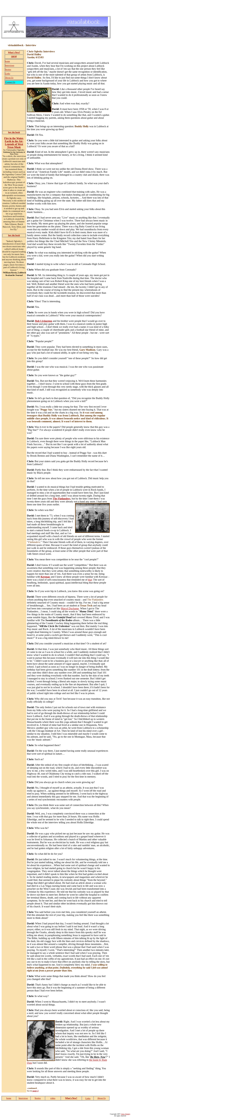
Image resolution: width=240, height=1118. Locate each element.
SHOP (14, 56)
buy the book (14, 132)
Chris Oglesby (125, 1114)
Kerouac (45, 576)
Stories (8, 69)
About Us (9, 77)
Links (7, 73)
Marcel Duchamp (70, 608)
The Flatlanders (61, 498)
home (7, 61)
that (90, 579)
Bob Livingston (43, 321)
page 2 (35, 1091)
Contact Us (10, 82)
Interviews (9, 65)
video (52, 1098)
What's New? (14, 52)
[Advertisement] (60, 8)
